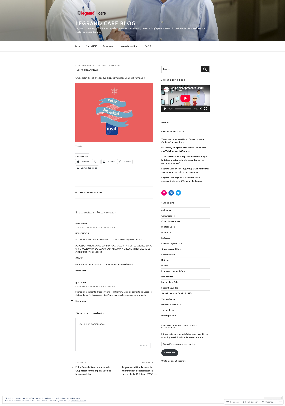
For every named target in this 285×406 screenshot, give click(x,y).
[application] (185, 98)
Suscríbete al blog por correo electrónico (179, 327)
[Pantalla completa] (205, 108)
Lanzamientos (168, 254)
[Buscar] (205, 69)
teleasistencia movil (171, 304)
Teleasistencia (168, 299)
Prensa (164, 265)
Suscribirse (169, 352)
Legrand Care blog (128, 46)
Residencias (167, 276)
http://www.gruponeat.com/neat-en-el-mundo (124, 295)
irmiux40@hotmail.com (127, 264)
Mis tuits (165, 122)
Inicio (77, 46)
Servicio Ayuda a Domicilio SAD (176, 293)
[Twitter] (178, 193)
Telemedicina (167, 310)
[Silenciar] (201, 108)
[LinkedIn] (171, 193)
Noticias (165, 260)
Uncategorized (168, 315)
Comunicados (168, 215)
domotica (166, 232)
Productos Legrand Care (173, 271)
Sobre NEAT (91, 46)
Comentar (143, 345)
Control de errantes (170, 221)
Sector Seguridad (169, 287)
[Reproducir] (165, 108)
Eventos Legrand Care (171, 243)
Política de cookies (78, 401)
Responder (80, 270)
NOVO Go (147, 46)
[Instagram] (164, 193)
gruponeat (81, 282)
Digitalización (168, 226)
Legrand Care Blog (105, 23)
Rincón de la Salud (170, 282)
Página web (108, 46)
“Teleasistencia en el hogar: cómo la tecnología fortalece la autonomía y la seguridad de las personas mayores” (184, 160)
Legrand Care (114, 66)
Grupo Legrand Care (91, 192)
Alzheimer (166, 210)
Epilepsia (165, 238)
